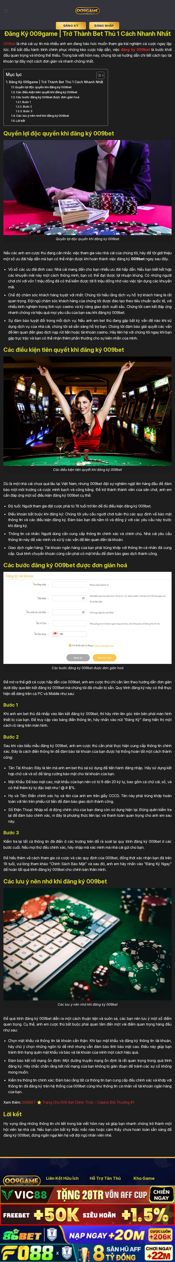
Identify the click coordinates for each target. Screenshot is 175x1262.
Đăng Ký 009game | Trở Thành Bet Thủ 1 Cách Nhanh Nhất (56, 82)
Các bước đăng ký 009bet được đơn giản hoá (47, 97)
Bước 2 (27, 106)
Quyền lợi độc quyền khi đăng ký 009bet (43, 87)
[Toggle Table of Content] (98, 75)
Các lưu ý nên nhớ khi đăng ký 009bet (42, 115)
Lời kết (20, 120)
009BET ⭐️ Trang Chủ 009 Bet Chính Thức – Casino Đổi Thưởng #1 (78, 1102)
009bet (9, 43)
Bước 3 (27, 111)
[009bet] (87, 11)
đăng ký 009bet (135, 49)
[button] (6, 10)
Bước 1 (26, 102)
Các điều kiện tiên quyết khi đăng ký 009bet (46, 92)
